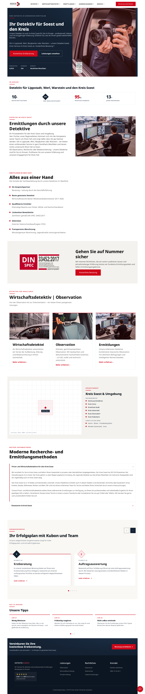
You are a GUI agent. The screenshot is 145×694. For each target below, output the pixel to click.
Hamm (90, 423)
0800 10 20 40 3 (115, 671)
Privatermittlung (65, 674)
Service (100, 4)
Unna (105, 426)
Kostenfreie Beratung (88, 272)
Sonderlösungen (85, 4)
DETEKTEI (22, 663)
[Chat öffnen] (140, 689)
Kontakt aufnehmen (116, 668)
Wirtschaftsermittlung (67, 671)
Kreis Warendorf (94, 414)
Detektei (34, 4)
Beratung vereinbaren (125, 4)
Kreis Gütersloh (94, 410)
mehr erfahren (19, 581)
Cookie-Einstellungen (91, 674)
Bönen (96, 423)
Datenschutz (89, 671)
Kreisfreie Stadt (94, 407)
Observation (64, 668)
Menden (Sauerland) (95, 426)
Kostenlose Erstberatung (23, 53)
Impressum (88, 668)
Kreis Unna (92, 404)
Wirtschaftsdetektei (50, 4)
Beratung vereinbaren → (124, 647)
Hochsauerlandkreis (95, 401)
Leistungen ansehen (51, 53)
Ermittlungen (68, 4)
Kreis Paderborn (94, 417)
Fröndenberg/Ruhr (105, 423)
